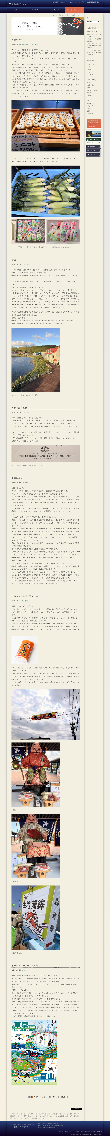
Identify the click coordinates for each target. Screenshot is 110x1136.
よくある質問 (88, 2)
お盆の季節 (17, 40)
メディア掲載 (91, 80)
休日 (88, 82)
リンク (72, 2)
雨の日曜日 (17, 478)
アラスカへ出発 (19, 407)
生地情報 (76, 1116)
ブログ (52, 1116)
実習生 (89, 93)
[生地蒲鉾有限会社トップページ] (16, 10)
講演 (88, 111)
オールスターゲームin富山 (24, 965)
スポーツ (90, 67)
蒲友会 (89, 108)
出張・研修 (90, 85)
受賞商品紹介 (28, 1116)
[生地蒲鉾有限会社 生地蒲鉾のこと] (35, 10)
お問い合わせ (97, 2)
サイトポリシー (64, 2)
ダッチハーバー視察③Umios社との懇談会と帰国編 (94, 45)
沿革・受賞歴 (51, 1114)
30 (54, 1097)
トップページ (14, 1114)
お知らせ (22, 1114)
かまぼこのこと (92, 64)
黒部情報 (90, 113)
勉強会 (89, 88)
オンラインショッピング (40, 1116)
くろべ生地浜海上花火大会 (24, 596)
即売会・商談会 (92, 90)
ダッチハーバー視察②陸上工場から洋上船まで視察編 (94, 52)
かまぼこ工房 (61, 1114)
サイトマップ (79, 2)
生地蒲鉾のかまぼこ (32, 1114)
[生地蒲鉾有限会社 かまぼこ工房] (55, 10)
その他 (89, 69)
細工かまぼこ (91, 103)
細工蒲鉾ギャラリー (16, 1116)
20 (50, 1097)
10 (47, 1097)
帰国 (13, 260)
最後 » (64, 1097)
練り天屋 (90, 106)
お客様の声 (68, 1116)
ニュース (90, 77)
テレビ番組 (90, 75)
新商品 (89, 95)
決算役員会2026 (92, 32)
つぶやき (90, 72)
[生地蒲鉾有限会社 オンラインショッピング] (74, 10)
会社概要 (55, 2)
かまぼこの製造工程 (73, 1114)
